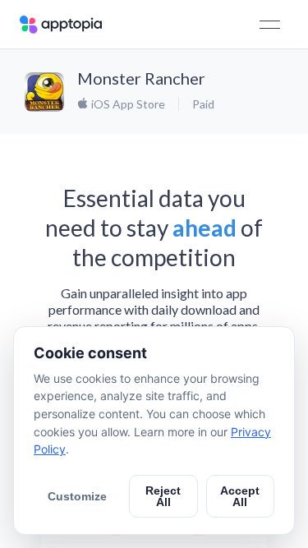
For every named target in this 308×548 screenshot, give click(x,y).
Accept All (240, 496)
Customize (77, 496)
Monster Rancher (141, 78)
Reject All (163, 496)
